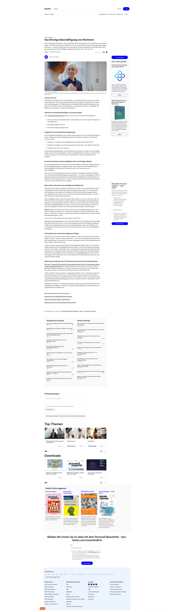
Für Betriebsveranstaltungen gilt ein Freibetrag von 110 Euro (59, 379)
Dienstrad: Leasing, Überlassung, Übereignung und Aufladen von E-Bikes (59, 372)
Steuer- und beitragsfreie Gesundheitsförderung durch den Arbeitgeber (89, 365)
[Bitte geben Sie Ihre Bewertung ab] (100, 52)
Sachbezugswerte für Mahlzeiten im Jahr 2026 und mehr (59, 353)
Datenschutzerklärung (93, 552)
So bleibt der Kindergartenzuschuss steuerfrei (88, 342)
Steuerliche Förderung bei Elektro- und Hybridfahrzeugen (56, 340)
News (46, 52)
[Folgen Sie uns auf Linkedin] (89, 584)
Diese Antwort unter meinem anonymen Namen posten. (60, 406)
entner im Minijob (51, 299)
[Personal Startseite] (48, 9)
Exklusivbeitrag (71, 446)
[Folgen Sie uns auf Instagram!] (94, 584)
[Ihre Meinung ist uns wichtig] (42, 608)
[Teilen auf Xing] (53, 98)
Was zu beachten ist (63, 299)
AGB (90, 551)
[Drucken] (104, 52)
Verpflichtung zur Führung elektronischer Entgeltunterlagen (87, 359)
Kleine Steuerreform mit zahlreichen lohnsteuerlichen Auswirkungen (90, 324)
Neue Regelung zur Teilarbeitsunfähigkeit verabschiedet (57, 359)
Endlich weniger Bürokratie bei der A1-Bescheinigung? (90, 371)
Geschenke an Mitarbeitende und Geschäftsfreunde (60, 323)
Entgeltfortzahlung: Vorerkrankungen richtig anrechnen (88, 336)
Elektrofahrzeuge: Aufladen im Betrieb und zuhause (59, 328)
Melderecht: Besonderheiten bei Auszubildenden (89, 347)
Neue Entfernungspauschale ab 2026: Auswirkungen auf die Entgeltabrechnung (60, 334)
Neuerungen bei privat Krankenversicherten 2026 (60, 302)
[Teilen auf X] (48, 98)
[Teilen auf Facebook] (50, 98)
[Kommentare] (107, 52)
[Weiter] (105, 451)
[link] (47, 14)
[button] (126, 8)
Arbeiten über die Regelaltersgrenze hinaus (58, 296)
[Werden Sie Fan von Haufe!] (96, 584)
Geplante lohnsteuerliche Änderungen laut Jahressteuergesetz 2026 (91, 330)
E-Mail (71, 545)
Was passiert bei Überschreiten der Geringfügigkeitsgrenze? (55, 347)
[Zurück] (101, 451)
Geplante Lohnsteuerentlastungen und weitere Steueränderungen (89, 377)
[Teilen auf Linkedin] (55, 98)
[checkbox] (45, 406)
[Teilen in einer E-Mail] (46, 98)
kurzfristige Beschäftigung (56, 116)
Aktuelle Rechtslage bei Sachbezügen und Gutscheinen (57, 366)
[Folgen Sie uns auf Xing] (91, 584)
